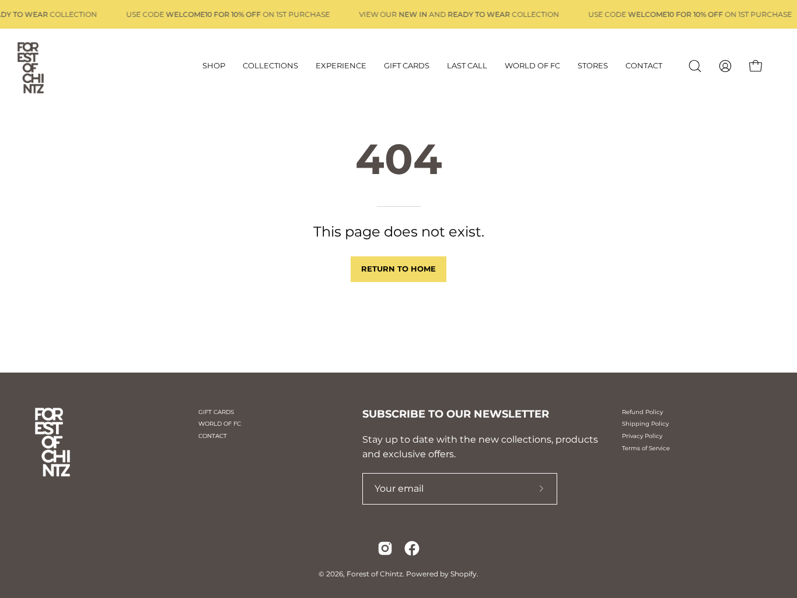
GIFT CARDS (216, 412)
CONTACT (212, 436)
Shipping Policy (645, 423)
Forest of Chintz (375, 573)
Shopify (463, 573)
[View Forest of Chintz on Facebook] (412, 548)
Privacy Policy (642, 436)
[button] (695, 66)
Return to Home (398, 269)
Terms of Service (646, 448)
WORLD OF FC (219, 423)
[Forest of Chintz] (49, 66)
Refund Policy (642, 412)
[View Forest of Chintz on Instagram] (385, 548)
